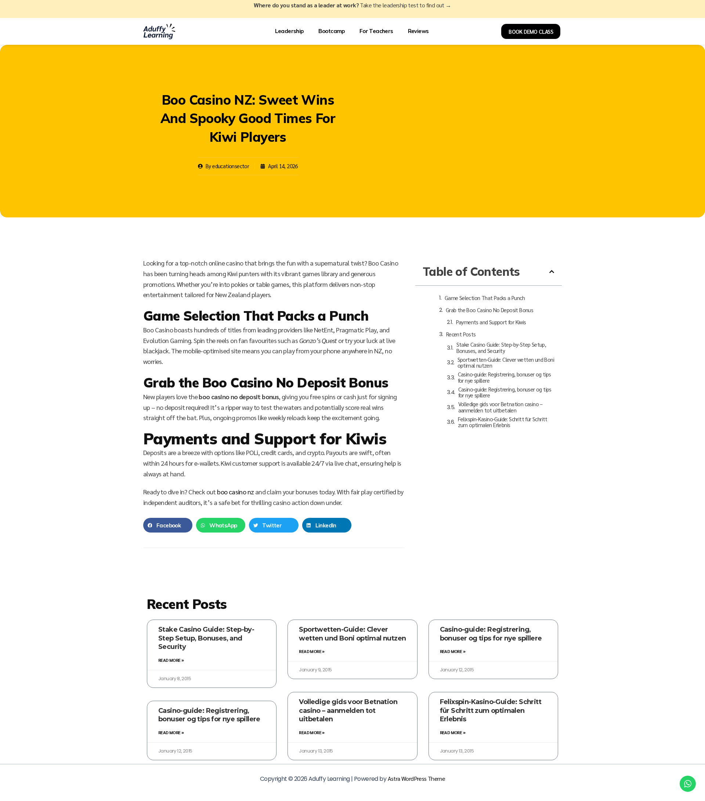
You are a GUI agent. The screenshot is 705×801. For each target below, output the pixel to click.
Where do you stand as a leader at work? (352, 5)
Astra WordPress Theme (416, 778)
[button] (167, 525)
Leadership (289, 31)
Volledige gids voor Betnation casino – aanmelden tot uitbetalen (500, 407)
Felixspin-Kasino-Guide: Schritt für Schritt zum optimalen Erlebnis (502, 422)
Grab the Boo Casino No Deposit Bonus (489, 310)
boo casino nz (235, 491)
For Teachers (376, 31)
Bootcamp (331, 31)
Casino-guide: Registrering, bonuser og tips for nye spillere (504, 377)
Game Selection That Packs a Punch (485, 298)
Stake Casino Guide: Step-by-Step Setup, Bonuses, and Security (501, 348)
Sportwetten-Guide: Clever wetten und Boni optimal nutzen (506, 363)
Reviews (418, 31)
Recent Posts (461, 334)
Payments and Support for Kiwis (491, 322)
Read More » (171, 660)
